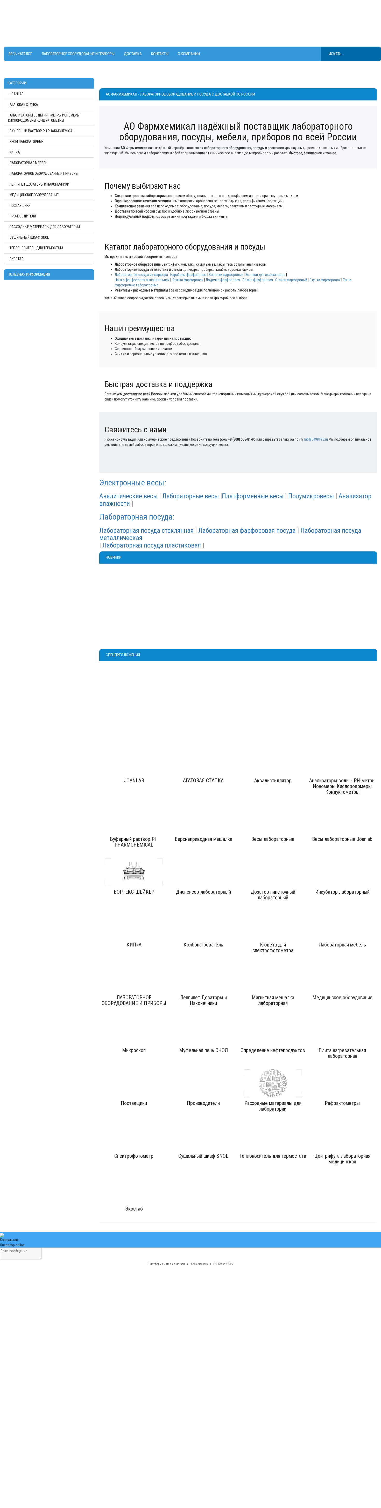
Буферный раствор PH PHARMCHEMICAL (42, 131)
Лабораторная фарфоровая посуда (247, 530)
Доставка (133, 54)
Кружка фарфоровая (187, 280)
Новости (201, 1448)
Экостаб (17, 259)
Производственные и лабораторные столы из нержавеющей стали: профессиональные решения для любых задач (50, 1489)
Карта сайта (203, 1458)
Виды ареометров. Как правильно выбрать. (41, 1479)
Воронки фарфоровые (226, 275)
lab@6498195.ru (316, 439)
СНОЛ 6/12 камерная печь (335, 585)
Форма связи (204, 1464)
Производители (23, 216)
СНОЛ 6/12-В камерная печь (269, 687)
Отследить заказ (113, 1443)
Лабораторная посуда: (136, 517)
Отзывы (200, 1453)
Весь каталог (20, 54)
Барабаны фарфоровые (188, 275)
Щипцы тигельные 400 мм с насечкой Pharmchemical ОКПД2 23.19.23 (133, 590)
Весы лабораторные (27, 142)
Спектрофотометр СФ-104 (242, 685)
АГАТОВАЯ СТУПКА (24, 105)
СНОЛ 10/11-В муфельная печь (270, 585)
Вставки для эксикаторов (265, 275)
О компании (189, 54)
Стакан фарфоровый (291, 280)
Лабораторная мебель (28, 163)
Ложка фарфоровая (257, 280)
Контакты (159, 54)
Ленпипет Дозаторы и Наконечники (39, 184)
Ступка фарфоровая (325, 280)
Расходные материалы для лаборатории (45, 227)
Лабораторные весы (190, 496)
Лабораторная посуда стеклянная (146, 530)
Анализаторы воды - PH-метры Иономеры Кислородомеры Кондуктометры (44, 117)
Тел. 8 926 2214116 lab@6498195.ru (178, 21)
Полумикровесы (311, 496)
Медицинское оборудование (34, 195)
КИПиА (15, 152)
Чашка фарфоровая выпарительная (142, 280)
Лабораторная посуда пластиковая (151, 545)
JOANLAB (17, 94)
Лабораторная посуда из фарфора (141, 275)
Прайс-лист (203, 1443)
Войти (105, 1453)
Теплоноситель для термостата (37, 248)
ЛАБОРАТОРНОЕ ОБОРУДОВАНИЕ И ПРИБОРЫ (78, 54)
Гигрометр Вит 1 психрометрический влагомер (201, 587)
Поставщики (20, 205)
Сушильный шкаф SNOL (29, 237)
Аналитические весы (128, 496)
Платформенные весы (253, 496)
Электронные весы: (133, 482)
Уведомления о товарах (119, 1448)
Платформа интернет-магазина (168, 1264)
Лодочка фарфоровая (223, 280)
